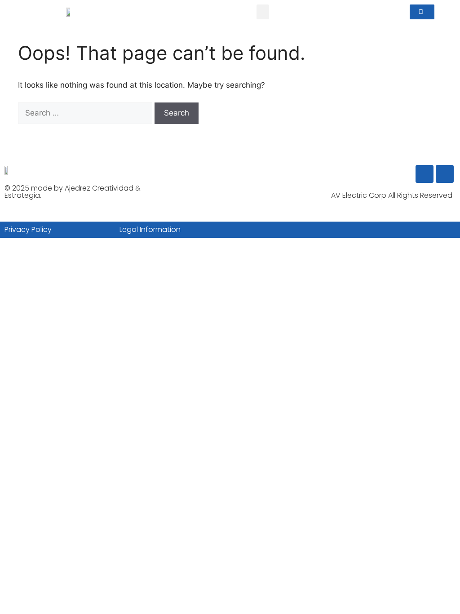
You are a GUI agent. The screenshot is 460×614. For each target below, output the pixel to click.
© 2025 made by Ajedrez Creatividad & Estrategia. (72, 191)
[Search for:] (86, 112)
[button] (263, 11)
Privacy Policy (28, 229)
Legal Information (150, 229)
